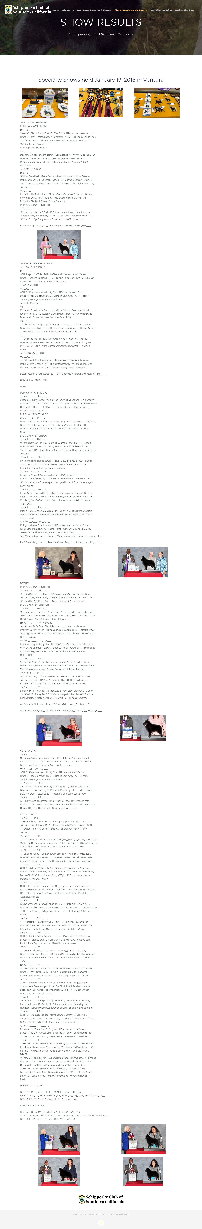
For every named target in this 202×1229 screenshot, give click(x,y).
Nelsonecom (124, 1214)
